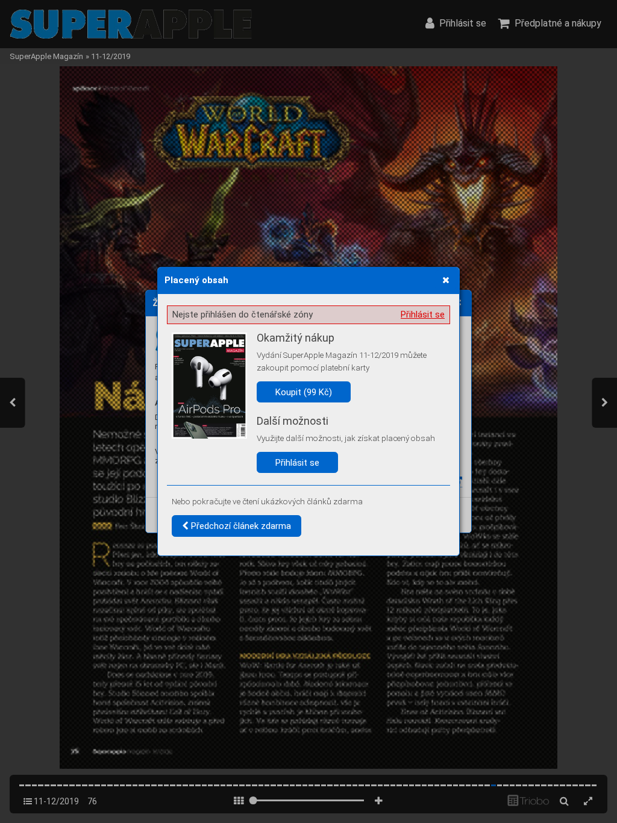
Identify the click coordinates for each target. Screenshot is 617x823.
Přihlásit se (423, 314)
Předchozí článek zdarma (240, 526)
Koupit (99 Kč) (303, 392)
